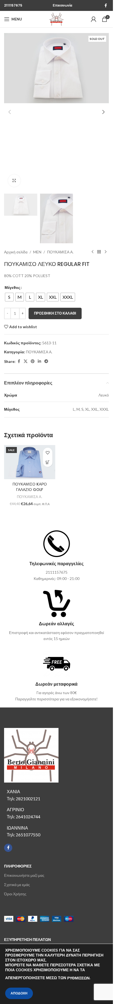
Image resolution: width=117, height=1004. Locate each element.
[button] (9, 111)
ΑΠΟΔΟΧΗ (19, 993)
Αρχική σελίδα (15, 252)
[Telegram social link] (46, 361)
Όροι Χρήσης (15, 894)
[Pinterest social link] (32, 361)
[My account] (93, 19)
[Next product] (105, 252)
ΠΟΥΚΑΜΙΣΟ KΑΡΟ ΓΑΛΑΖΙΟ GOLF (30, 486)
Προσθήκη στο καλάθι (55, 313)
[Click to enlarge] (14, 180)
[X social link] (25, 361)
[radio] (9, 297)
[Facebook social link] (105, 5)
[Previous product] (92, 252)
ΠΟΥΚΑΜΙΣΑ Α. (60, 252)
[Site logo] (56, 18)
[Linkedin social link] (39, 361)
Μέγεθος (12, 287)
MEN (37, 252)
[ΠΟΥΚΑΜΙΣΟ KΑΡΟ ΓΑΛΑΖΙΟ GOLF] (29, 462)
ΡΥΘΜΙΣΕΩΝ (78, 978)
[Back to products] (99, 252)
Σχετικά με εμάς (17, 884)
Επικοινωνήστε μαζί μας (24, 875)
